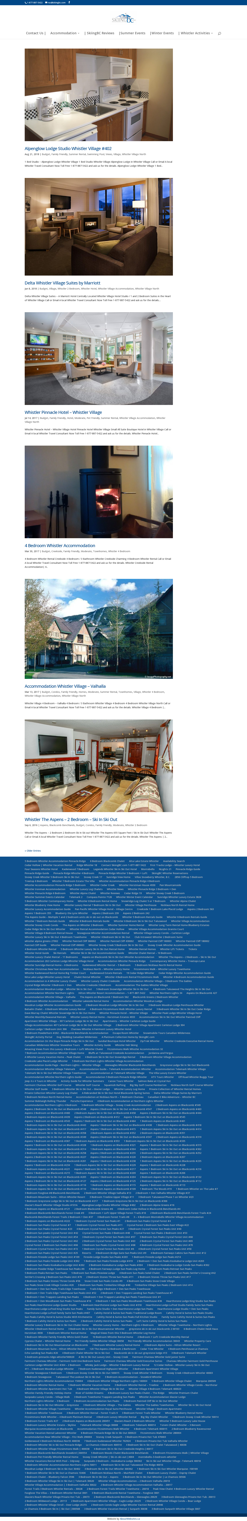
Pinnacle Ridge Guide (188, 869)
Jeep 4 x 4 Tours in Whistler (41, 1081)
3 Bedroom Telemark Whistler (189, 1352)
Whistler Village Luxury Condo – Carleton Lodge (162, 933)
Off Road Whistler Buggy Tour (195, 1077)
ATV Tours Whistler (162, 1077)
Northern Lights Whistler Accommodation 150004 (54, 1381)
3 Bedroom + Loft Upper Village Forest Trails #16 (117, 1213)
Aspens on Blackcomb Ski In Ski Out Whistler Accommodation (118, 957)
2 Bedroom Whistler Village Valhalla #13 (107, 1193)
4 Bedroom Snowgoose (38, 1377)
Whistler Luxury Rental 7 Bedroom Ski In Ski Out (92, 905)
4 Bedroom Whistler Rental (40, 949)
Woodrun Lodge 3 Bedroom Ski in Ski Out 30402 (52, 1468)
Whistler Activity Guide (97, 1045)
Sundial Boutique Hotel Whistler (117, 1041)
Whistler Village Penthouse (140, 905)
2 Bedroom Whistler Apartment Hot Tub (48, 1388)
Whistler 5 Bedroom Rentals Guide (142, 917)
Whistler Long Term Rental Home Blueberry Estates (179, 925)
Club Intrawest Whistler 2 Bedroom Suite (158, 937)
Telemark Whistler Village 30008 (99, 1425)
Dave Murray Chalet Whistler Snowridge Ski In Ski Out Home (60, 1013)
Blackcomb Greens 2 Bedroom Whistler (155, 997)
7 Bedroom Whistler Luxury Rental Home (116, 1345)
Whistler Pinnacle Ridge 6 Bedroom (45, 893)
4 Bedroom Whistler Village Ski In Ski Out (100, 1388)
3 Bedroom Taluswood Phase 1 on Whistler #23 (165, 1197)
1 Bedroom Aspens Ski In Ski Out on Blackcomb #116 (55, 1185)
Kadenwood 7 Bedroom (75, 869)
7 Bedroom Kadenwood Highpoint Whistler (103, 1368)
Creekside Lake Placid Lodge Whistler (46, 1061)
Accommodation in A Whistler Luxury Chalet (51, 981)
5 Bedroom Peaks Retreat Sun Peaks (46, 1273)
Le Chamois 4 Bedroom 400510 (104, 1444)
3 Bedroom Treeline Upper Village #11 (112, 1197)
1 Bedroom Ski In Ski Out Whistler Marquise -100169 (167, 1468)
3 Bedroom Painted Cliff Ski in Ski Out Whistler (151, 1401)
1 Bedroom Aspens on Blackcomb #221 (47, 1169)
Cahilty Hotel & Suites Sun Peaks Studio (189, 1312)
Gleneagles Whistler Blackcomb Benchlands (130, 1065)
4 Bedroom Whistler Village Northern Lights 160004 (117, 1381)
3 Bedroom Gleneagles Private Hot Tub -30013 (188, 1496)
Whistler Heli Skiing (126, 1045)
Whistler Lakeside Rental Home (90, 1001)
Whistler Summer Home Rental (126, 925)
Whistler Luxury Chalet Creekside (100, 981)
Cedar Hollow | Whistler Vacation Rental (48, 865)
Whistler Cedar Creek (102, 885)
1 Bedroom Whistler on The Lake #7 (197, 1188)
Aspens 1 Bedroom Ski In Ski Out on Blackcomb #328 (55, 1145)
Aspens (44, 825)
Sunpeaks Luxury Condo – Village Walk (47, 1397)
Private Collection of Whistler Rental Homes (175, 1089)
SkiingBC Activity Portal (38, 1037)
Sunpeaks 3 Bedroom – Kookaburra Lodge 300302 (113, 1461)
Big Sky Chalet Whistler (154, 1417)
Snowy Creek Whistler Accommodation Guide (174, 945)
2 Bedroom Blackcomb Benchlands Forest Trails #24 (180, 1213)
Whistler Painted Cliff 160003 (154, 941)
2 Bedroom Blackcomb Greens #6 (93, 1208)
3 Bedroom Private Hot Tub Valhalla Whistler (161, 1441)
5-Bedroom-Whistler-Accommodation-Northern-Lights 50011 (61, 1464)
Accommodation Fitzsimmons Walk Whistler (103, 1428)
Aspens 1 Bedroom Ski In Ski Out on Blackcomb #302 (170, 1149)
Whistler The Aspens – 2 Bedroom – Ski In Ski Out (71, 819)
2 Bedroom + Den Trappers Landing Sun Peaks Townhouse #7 (136, 1292)
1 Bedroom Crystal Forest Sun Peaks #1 (97, 1221)
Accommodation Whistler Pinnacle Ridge (122, 961)
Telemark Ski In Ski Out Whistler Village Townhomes (55, 1073)
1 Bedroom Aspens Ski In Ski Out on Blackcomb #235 (170, 1161)
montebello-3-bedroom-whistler (157, 1456)
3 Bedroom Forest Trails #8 (113, 1217)
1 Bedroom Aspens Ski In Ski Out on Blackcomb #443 (55, 1125)
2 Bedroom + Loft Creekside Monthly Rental (163, 1337)
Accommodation (63, 33)
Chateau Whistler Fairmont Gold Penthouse (192, 1361)
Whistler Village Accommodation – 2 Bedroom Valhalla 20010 (134, 1481)
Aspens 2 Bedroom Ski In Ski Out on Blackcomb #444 (170, 1113)
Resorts (86, 1253)
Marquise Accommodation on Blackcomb (49, 1428)
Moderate (79, 418)
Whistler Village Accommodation (116, 288)
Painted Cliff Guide (35, 945)
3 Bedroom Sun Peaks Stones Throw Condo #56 (52, 1281)
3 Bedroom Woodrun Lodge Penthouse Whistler (176, 1005)
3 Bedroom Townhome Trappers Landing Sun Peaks (104, 1397)
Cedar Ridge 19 (133, 893)
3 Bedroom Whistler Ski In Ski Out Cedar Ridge (183, 1009)
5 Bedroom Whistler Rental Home (66, 1332)
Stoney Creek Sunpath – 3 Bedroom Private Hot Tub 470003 (131, 1436)
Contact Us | (36, 33)
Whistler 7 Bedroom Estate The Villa (73, 881)
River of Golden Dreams (89, 1392)
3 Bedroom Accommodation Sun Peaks (96, 1401)
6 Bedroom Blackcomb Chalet (107, 861)
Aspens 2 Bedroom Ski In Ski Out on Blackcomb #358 (55, 1133)
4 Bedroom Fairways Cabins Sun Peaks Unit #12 (178, 1253)
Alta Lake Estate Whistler (144, 861)
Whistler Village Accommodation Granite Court (156, 929)
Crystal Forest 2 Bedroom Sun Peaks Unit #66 (51, 1245)
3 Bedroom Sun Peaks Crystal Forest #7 (48, 1225)
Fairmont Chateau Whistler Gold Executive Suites (133, 1361)
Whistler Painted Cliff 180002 (192, 941)
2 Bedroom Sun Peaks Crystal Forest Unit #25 (51, 1253)
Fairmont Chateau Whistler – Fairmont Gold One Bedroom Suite (62, 1361)
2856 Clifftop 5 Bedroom (189, 877)
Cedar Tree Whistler (152, 1348)
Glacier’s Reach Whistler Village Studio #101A (51, 1205)
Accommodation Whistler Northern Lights (49, 993)
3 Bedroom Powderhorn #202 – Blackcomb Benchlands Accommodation (66, 1033)
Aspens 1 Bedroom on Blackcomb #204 (113, 1177)
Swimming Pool (95, 154)
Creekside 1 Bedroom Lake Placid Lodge (160, 909)
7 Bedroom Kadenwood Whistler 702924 (107, 1441)
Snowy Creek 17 (93, 877)
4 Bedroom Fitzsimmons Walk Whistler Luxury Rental (121, 1009)
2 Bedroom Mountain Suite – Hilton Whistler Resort (55, 1197)
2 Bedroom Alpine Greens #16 (157, 1205)
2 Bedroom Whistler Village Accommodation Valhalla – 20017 (136, 1484)
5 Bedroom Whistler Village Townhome (47, 1408)
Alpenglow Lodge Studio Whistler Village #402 (68, 148)
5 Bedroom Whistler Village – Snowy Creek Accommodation (116, 1105)
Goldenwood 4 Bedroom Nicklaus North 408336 (52, 1441)
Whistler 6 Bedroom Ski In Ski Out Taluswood (140, 921)
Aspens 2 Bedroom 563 (200, 909)
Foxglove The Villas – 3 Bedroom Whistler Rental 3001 (56, 1492)
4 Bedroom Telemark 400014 (139, 1425)
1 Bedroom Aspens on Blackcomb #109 (113, 1188)
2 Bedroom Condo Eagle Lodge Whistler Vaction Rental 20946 (127, 1504)
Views (109, 154)
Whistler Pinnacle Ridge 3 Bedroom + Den (152, 889)
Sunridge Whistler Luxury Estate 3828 (179, 897)
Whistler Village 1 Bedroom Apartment (159, 1408)
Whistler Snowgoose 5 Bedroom (43, 1372)
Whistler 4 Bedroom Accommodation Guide (188, 977)
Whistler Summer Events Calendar (45, 897)
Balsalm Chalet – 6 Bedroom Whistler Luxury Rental (55, 1009)
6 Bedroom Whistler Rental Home (44, 1385)
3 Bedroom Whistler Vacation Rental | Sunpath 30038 (115, 1508)
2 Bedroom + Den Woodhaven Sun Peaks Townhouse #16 (58, 1301)
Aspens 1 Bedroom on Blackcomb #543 (47, 1121)
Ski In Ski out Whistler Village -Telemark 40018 (173, 1461)
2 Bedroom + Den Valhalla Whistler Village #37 (162, 1193)
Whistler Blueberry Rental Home (184, 1412)
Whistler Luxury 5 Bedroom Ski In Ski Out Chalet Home (57, 1325)
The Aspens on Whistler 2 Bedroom (83, 925)
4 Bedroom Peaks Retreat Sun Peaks (170, 1268)
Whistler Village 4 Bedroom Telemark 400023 (155, 1388)
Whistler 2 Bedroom (69, 288)
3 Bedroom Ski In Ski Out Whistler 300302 (109, 1468)
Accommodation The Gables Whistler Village (141, 985)
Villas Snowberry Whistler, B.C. (152, 877)
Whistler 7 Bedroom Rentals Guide (45, 921)
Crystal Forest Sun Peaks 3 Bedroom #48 (106, 1233)
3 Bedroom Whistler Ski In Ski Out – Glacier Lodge (81, 1089)
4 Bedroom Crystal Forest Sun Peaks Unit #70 (166, 1245)
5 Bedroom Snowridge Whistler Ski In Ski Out (122, 989)
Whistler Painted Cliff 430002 (117, 941)
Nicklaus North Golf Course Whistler (192, 1085)
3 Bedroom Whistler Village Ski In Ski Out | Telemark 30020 (59, 1481)
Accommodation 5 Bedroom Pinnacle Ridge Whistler (116, 1077)
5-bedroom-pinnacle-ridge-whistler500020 (49, 1357)
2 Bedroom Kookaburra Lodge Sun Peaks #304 (116, 1265)
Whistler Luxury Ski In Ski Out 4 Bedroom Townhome (56, 937)
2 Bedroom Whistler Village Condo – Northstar (190, 1385)
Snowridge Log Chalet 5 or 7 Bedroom (143, 901)
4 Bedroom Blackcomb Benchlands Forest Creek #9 (54, 1213)
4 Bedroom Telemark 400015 (150, 1428)
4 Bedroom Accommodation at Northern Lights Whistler (130, 1101)
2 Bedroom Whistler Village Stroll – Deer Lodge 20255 (56, 1504)
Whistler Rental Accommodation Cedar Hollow (97, 929)
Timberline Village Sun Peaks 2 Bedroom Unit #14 (164, 1285)
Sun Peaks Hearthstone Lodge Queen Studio (50, 1305)
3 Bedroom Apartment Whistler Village (155, 1368)
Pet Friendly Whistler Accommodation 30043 (154, 1341)
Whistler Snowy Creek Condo (41, 925)
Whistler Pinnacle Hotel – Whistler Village (63, 412)
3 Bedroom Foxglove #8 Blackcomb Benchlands (52, 1193)
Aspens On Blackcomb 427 (202, 993)
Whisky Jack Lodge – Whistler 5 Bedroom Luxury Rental (117, 1365)
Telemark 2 (75, 897)
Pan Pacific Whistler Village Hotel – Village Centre (104, 909)
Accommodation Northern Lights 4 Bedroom (51, 1105)
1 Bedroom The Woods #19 (156, 1188)
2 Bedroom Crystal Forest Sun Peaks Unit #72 (51, 1248)
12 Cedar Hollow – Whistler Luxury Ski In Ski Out (182, 1365)
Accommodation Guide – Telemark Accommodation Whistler (115, 1069)
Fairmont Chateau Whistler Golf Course (48, 1085)
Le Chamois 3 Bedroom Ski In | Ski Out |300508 (52, 1508)
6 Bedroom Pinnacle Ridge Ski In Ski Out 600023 (108, 1432)
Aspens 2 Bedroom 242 (136, 913)
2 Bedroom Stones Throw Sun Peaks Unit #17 (164, 1277)
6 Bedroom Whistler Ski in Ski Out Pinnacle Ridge (53, 1444)
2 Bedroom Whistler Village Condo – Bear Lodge (173, 1501)
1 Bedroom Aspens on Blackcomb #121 (47, 1208)
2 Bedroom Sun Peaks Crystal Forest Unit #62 (51, 1241)
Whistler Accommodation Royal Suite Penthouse (103, 1408)
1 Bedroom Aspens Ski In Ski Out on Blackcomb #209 (105, 1173)
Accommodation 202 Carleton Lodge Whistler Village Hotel (59, 961)
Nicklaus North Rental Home (177, 905)
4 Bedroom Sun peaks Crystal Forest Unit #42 (51, 1233)
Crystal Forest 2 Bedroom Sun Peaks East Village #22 (158, 1225)
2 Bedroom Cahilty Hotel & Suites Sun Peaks (106, 1321)
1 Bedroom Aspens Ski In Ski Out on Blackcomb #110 (55, 1188)
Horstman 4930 (34, 1332)
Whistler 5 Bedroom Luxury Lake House (182, 1421)
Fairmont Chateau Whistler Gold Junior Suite (158, 1357)
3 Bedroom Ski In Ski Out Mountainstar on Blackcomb (56, 1345)
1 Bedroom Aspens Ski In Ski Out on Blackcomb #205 (55, 1177)
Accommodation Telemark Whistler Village (180, 1069)
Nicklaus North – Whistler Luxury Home (106, 969)
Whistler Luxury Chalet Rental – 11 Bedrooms (51, 957)
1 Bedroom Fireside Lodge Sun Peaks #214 (156, 1257)
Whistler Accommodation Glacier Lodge (162, 1397)
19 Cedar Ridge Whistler (140, 973)
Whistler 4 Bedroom (119, 551)
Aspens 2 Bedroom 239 (105, 913)
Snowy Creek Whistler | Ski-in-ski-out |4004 (108, 1456)
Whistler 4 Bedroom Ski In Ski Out (110, 937)
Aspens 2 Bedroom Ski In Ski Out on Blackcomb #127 (55, 1181)
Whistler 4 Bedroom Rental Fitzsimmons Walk (132, 977)
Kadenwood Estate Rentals (106, 973)
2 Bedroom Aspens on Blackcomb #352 (113, 1133)
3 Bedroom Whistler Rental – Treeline (136, 1385)
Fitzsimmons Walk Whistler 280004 (160, 1432)
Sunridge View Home (118, 877)
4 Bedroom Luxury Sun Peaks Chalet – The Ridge (136, 1392)
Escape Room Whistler (126, 1033)
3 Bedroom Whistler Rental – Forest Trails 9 (92, 1412)
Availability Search (174, 861)
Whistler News (115, 889)
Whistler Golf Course (88, 1085)
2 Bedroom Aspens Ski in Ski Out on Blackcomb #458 (105, 1113)
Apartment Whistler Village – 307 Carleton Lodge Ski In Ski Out (61, 1021)
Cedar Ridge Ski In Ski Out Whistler (45, 929)
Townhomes (100, 551)
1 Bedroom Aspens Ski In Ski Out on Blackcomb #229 (105, 1165)
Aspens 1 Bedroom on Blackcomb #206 (162, 1173)
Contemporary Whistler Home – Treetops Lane (177, 961)
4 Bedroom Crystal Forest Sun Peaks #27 (100, 1228)
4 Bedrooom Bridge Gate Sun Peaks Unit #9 (120, 1253)
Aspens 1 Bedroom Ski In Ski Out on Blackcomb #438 (121, 1125)
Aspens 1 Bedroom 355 (38, 913)
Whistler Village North (134, 154)
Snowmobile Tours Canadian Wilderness (166, 1033)
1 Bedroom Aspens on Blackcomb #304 (113, 1149)
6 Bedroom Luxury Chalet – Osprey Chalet (171, 1472)
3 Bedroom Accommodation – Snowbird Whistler (133, 1377)
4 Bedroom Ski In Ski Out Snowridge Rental (110, 1057)
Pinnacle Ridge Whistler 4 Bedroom (73, 873)
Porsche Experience (82, 1101)
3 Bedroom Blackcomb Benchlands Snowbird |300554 (56, 1452)
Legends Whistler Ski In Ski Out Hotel (115, 869)
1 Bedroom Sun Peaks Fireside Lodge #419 (108, 1261)
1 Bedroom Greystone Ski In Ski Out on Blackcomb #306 (134, 1201)
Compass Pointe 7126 (99, 897)
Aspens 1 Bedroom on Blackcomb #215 (47, 1173)
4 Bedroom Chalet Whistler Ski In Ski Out (86, 1352)
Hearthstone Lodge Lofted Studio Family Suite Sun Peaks (179, 1305)
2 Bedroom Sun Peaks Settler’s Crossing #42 (190, 1273)
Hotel (70, 418)
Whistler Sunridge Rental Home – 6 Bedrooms (51, 965)
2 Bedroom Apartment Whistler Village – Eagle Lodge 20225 (106, 1501)
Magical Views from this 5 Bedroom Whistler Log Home (123, 1332)
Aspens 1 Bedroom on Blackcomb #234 (47, 1165)
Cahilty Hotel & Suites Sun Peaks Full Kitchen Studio (126, 1317)
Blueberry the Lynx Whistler (71, 913)
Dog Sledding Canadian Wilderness (77, 1037)
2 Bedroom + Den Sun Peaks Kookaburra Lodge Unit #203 (170, 1261)
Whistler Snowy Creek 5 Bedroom (165, 893)
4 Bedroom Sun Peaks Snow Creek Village (151, 1281)
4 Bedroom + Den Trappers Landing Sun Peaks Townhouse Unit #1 (122, 1297)
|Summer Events (132, 33)
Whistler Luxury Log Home (129, 1089)
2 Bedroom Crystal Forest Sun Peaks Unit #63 (108, 1241)
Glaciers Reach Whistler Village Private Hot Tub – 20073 (57, 1496)
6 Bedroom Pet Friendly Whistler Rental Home (51, 1456)
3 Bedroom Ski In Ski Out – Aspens (98, 1476)
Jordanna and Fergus (161, 1053)
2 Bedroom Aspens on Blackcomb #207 (162, 1157)
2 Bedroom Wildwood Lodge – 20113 (46, 1501)
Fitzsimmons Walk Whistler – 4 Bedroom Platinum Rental (58, 1417)
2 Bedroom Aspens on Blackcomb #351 (162, 1133)
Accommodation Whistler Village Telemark (50, 1069)
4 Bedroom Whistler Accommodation (60, 545)
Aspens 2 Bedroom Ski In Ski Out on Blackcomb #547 (121, 1109)
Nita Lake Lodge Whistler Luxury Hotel (47, 977)
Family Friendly (59, 154)
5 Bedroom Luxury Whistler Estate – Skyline (50, 1425)
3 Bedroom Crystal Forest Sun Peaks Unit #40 (154, 1228)
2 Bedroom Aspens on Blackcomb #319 (178, 1137)
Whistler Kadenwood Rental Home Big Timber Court (55, 973)
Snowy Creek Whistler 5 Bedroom (143, 1372)
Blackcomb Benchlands (62, 825)
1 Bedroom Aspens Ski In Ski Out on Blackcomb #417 (55, 1129)
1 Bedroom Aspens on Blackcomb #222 (47, 1221)
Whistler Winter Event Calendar (134, 897)
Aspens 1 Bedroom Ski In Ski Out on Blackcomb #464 (105, 1121)
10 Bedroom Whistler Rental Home (113, 1337)
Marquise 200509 (206, 1381)
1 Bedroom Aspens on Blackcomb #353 (96, 1141)
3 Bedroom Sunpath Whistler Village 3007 (176, 1508)
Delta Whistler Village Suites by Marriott (62, 283)
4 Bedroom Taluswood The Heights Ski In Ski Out (181, 989)
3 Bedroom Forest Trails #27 (41, 1421)
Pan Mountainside (170, 885)
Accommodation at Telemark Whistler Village (117, 1073)
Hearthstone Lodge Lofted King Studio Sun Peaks (54, 1308)
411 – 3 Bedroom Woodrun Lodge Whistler (49, 1368)
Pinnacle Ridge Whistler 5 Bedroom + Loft (123, 873)
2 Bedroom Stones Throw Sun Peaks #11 (109, 1277)
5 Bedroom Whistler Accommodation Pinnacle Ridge (55, 861)
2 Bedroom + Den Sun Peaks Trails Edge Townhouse (55, 1288)
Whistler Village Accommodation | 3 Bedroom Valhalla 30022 (60, 1484)
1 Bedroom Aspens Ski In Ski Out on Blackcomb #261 (55, 1161)
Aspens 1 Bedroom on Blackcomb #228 (162, 1165)
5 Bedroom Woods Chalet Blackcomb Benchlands (119, 1452)
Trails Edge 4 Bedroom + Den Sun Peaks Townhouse (120, 1288)
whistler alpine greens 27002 (41, 941)
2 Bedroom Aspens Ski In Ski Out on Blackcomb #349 (55, 1137)
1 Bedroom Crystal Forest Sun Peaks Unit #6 (108, 1248)
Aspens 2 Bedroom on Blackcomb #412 (96, 1117)
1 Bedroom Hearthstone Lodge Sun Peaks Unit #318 (111, 1305)
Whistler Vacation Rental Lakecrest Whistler (50, 1432)
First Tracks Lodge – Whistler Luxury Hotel (175, 865)
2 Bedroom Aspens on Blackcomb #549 (177, 1105)
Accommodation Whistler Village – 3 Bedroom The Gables (158, 981)
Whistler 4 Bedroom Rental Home (44, 1328)
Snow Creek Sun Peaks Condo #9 (103, 1281)
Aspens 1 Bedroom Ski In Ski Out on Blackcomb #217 (105, 1169)
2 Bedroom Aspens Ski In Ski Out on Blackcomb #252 (170, 1153)
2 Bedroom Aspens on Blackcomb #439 (47, 1117)
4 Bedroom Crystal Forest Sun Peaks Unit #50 (164, 1248)
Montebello (148, 869)
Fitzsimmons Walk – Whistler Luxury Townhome (162, 969)
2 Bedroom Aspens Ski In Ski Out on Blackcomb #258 (55, 1153)
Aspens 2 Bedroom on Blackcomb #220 (113, 1157)
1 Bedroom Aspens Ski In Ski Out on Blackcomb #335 (154, 1141)
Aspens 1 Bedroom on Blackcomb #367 (47, 1141)
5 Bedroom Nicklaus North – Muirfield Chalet (116, 1472)
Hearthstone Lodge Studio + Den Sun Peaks (182, 1308)
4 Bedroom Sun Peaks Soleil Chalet (139, 1273)
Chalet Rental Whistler (87, 977)
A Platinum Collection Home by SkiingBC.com (128, 1037)
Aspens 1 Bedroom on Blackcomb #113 (162, 1185)
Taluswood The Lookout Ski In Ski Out (78, 1377)
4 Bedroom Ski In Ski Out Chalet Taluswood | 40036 (156, 1444)
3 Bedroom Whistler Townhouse (43, 1412)
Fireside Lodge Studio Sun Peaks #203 (106, 1257)
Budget (46, 154)
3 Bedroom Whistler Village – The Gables (107, 1405)
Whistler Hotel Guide (37, 953)
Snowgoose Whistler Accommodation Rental (103, 933)
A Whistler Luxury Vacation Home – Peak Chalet (53, 1057)
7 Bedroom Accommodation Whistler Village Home (54, 1053)
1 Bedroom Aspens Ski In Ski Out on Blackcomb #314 (55, 1149)
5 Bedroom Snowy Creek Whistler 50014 (195, 1417)
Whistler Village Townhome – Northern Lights (185, 1325)
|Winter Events (162, 33)
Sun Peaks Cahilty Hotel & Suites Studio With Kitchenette (58, 1317)
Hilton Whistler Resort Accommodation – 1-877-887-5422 (111, 993)
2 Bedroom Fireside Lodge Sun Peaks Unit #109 (52, 1257)
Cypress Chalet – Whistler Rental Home (48, 1341)
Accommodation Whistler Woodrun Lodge (137, 1001)
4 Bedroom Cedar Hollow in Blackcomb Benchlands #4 (148, 1208)
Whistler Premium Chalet (183, 1392)
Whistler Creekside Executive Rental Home (188, 1041)
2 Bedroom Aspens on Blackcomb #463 (178, 1109)
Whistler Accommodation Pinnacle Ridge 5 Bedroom (55, 885)
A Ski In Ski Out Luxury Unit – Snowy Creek (103, 1357)
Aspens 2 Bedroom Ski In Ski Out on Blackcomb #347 (121, 1137)
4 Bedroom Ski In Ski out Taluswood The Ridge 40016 (132, 1464)
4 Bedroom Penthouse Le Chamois (188, 1348)
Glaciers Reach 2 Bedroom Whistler (134, 1421)
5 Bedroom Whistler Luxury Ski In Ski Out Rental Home (93, 949)
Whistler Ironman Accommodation (45, 889)
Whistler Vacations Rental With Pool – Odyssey (52, 1461)
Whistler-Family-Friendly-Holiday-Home (48, 1392)
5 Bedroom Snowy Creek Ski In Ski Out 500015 (92, 1372)
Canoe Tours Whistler (121, 1081)
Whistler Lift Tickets (172, 949)
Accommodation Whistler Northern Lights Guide (53, 1077)
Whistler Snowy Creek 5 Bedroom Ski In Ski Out (116, 945)
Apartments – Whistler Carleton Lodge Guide (129, 1021)
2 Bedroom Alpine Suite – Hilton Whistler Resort (172, 1345)
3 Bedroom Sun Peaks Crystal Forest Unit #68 (108, 1245)
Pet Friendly (93, 418)
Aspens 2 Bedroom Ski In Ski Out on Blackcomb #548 (55, 1109)
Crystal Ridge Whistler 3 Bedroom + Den (48, 985)
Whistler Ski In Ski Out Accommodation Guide (97, 953)
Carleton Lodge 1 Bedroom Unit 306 (46, 1029)
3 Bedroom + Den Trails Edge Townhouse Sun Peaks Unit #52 (60, 1292)
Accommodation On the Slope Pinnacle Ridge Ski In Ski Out (59, 1041)
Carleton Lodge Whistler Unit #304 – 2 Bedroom (53, 1365)
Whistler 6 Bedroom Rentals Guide (187, 917)
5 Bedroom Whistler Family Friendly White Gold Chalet (56, 1337)
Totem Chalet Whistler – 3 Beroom (180, 1425)
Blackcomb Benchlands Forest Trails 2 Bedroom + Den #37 (59, 1217)
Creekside (56, 551)
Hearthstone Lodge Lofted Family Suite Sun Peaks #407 (57, 1312)
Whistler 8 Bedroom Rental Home (97, 901)
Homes (83, 691)
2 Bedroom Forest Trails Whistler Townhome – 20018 (118, 1488)
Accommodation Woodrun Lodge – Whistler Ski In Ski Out (58, 989)
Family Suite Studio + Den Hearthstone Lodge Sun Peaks (120, 1308)
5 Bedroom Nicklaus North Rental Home (158, 965)
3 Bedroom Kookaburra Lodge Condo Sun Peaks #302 (178, 1265)
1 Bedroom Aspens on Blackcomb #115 (113, 1185)
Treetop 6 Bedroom (36, 881)
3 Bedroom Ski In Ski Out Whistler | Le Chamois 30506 (154, 1476)
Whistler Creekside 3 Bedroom (93, 985)
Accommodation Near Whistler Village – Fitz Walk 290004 (58, 1436)
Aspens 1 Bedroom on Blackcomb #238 (113, 1161)
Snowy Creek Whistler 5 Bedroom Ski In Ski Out (52, 877)
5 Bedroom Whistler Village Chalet (172, 1381)
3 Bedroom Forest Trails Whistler (141, 1412)
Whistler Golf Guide (36, 1089)
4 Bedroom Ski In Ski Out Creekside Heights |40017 (123, 1448)
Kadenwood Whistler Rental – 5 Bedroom (107, 965)
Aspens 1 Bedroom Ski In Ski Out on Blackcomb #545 (154, 1117)
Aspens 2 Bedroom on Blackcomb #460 (47, 1113)
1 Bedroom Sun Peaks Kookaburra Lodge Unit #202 (54, 1265)
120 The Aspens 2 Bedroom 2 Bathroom (113, 1348)
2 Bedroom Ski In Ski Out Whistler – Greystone (52, 1405)
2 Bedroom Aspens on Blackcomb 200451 (86, 1421)
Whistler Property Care (197, 1341)
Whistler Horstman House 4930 (137, 885)
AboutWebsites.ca (130, 1518)
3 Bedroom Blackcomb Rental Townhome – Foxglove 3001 (125, 1492)
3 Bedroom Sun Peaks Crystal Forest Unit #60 (166, 1237)
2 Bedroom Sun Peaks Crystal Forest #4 (148, 1221)
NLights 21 (165, 869)
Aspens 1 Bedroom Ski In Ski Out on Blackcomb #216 (170, 1169)
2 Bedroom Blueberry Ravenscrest (191, 1428)
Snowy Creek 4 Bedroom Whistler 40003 (190, 1372)
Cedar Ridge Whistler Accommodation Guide (185, 973)
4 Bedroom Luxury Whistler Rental (116, 1417)
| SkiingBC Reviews (99, 33)
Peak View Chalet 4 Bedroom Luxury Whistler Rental (183, 1488)
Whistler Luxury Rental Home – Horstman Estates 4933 (102, 1017)
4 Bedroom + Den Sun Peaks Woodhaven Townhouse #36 (128, 1301)
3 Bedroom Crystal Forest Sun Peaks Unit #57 (108, 1237)
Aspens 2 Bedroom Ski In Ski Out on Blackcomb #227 (55, 1157)
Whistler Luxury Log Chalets (86, 889)
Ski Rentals (59, 953)
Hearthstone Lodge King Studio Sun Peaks (191, 1301)
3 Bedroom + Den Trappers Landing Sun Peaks (52, 1297)
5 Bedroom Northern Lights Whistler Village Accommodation (107, 1061)
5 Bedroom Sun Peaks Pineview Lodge (93, 1273)
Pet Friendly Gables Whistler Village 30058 (99, 1341)
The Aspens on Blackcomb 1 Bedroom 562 (104, 997)
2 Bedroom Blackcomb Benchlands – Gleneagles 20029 (125, 1496)
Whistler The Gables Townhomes (154, 1405)
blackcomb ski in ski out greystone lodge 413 (140, 1352)
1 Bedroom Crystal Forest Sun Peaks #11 (98, 1225)
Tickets (192, 949)
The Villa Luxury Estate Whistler (167, 1073)
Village (117, 154)
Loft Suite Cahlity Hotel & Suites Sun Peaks (162, 1321)
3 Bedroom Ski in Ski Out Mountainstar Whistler (96, 1328)
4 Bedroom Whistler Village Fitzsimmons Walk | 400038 (57, 1448)
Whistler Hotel (89, 288)
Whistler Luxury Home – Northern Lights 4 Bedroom (123, 1325)
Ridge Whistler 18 (87, 865)
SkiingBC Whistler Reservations (170, 873)
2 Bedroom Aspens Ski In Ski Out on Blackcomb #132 (170, 1177)
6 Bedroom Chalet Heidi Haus (201, 1328)
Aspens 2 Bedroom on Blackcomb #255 (113, 1153)
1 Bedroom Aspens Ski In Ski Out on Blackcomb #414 (170, 1129)
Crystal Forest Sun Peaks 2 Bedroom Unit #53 (160, 1233)
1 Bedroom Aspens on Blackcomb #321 (113, 1145)
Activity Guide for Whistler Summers (82, 1081)
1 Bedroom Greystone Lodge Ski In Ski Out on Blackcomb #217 (61, 1201)
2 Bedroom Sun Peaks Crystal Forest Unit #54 (51, 1237)
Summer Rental (77, 154)
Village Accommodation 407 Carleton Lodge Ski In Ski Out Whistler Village (68, 1025)
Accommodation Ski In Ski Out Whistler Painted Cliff (169, 1017)
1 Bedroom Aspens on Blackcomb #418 (178, 1125)
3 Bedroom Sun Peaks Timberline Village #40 (104, 1285)
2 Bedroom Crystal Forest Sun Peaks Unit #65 (166, 1241)
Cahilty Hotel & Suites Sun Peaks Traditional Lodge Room (128, 1312)
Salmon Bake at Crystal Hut (154, 1081)
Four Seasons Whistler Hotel (41, 869)
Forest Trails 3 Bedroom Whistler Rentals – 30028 (53, 1488)
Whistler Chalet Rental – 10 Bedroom (150, 953)
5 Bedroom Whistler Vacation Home (89, 1385)
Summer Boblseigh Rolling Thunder (45, 1101)
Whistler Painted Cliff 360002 (79, 941)
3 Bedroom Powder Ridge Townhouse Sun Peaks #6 (54, 1268)
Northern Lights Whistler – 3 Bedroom (47, 1401)
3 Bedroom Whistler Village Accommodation (166, 1057)
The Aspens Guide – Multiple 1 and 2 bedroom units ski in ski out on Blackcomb (71, 917)
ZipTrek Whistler (150, 1041)
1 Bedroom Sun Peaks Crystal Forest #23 (48, 1228)
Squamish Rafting (115, 1085)
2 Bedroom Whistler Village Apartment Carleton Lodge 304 (150, 1025)
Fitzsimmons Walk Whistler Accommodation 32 (135, 1049)
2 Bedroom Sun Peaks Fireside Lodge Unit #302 (52, 1261)
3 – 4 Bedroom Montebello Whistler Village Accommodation (169, 1217)
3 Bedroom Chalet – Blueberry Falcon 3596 (49, 1476)
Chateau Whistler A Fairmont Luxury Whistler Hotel (101, 1029)
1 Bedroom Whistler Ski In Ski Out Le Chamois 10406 (55, 1472)
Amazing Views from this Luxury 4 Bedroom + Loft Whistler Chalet (64, 1049)
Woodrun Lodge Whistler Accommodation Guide (53, 1005)
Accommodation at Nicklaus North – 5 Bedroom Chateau (109, 1097)
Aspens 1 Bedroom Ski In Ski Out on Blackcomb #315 (170, 1145)
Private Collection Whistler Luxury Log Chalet (51, 1093)
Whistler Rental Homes (142, 949)
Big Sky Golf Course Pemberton (148, 1085)
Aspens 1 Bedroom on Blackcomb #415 (113, 1129)
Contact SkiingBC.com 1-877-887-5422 (123, 865)
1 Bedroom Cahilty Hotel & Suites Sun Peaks (50, 1321)
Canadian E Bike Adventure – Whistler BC (172, 1097)
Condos (55, 691)
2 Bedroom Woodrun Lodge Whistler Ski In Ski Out (115, 1005)
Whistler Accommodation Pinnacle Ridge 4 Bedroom (129, 881)
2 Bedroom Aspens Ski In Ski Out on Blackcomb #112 (170, 1181)
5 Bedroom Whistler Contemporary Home (49, 901)
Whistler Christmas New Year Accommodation (52, 969)
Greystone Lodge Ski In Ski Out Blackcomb (184, 1065)
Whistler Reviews (110, 893)
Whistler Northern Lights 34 (166, 993)
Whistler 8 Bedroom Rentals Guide (89, 921)
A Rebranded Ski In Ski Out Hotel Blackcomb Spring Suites (116, 1093)
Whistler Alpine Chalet (83, 893)
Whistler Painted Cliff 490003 (67, 945)
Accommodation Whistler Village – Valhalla (65, 686)
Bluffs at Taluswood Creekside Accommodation (116, 1053)
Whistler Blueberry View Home (42, 905)
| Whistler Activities (194, 33)
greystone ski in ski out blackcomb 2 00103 (154, 1328)
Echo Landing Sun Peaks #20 (41, 1352)
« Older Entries (33, 850)
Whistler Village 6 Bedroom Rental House (49, 933)
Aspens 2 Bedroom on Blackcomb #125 (113, 1181)
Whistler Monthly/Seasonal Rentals (45, 1017)
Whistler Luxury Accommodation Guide (48, 909)
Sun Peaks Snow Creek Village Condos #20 (49, 1285)
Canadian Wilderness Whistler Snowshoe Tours (52, 1045)
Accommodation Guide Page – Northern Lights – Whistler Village (62, 1065)
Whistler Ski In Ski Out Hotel (194, 1405)
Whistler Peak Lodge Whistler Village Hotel (177, 1013)
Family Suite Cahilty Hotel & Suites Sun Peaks (188, 1317)
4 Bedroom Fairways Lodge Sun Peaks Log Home (117, 1268)
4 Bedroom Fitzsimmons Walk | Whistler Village (181, 1452)
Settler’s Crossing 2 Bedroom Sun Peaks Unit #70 (53, 1277)
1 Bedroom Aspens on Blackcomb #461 (162, 1121)
